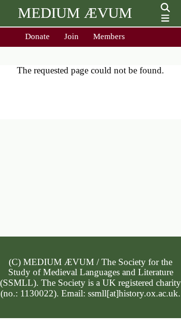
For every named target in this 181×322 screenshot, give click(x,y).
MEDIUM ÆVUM (75, 12)
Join (71, 36)
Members (109, 36)
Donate (37, 36)
